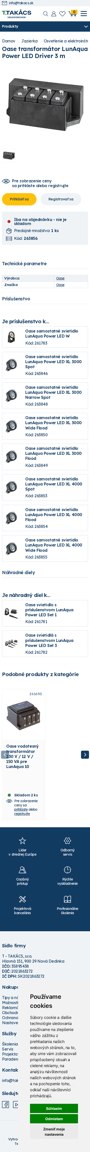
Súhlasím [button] (54, 1108)
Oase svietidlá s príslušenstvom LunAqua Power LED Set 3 (49, 640)
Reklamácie (13, 1007)
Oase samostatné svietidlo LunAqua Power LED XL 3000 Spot (53, 361)
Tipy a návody (15, 997)
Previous (5, 755)
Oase (60, 278)
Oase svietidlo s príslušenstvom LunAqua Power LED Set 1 (49, 609)
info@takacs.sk (21, 3)
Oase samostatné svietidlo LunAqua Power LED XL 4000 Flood (53, 514)
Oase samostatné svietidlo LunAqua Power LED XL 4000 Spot (53, 483)
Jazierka (29, 41)
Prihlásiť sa (19, 199)
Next (85, 755)
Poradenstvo (14, 1059)
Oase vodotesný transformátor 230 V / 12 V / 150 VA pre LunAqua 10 (22, 756)
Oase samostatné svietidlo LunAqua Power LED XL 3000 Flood (53, 453)
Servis (7, 1049)
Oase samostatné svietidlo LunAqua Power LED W (51, 333)
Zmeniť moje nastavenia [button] (54, 1131)
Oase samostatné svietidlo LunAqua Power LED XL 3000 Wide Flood (53, 422)
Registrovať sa (60, 199)
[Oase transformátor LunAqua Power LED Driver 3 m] (45, 104)
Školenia (10, 1044)
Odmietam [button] (54, 1119)
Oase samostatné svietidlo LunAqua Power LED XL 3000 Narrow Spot (53, 392)
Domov (8, 41)
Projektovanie (15, 1054)
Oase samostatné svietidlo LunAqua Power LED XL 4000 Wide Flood (53, 545)
